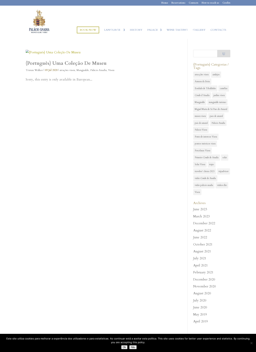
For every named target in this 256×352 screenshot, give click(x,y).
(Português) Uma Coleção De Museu (66, 63)
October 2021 (203, 244)
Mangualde (82, 70)
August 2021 (202, 251)
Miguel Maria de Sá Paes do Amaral (211, 109)
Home (164, 3)
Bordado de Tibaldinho (205, 88)
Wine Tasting (177, 30)
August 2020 (202, 293)
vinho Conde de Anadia (205, 178)
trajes (211, 164)
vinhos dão (222, 185)
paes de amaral (216, 116)
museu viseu (200, 116)
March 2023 (201, 216)
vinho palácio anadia (204, 185)
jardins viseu (219, 95)
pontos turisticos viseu (205, 143)
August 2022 (202, 230)
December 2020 (204, 279)
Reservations (178, 3)
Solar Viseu (200, 164)
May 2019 (200, 314)
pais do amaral (201, 123)
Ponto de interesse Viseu (206, 136)
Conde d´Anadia (202, 95)
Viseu (111, 70)
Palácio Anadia (98, 70)
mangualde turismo (217, 102)
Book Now (88, 30)
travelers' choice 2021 (205, 171)
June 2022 (200, 237)
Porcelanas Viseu (202, 150)
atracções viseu (202, 74)
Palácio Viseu (201, 129)
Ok (124, 347)
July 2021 (199, 258)
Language (112, 30)
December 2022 (204, 223)
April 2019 (200, 321)
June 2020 (200, 307)
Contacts (193, 3)
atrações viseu (67, 70)
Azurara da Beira (202, 81)
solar (224, 157)
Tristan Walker (34, 70)
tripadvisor (223, 171)
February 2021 (203, 272)
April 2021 (200, 265)
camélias (224, 88)
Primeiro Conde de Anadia (207, 157)
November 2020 (204, 286)
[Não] (251, 343)
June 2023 (200, 209)
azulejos (216, 74)
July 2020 (199, 300)
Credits (226, 3)
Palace (152, 30)
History (136, 30)
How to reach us (210, 3)
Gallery (199, 30)
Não (133, 347)
